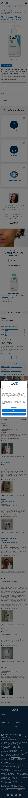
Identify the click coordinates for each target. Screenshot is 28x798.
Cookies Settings (14, 407)
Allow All (14, 414)
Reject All (14, 410)
